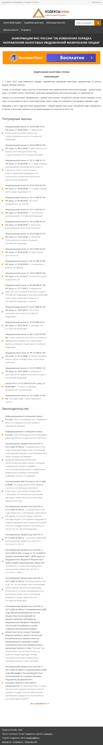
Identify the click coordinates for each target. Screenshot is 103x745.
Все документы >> (40, 703)
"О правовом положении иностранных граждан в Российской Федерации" (25, 238)
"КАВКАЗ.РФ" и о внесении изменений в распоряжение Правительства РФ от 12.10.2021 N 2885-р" (25, 561)
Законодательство (55, 22)
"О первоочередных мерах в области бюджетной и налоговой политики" (26, 358)
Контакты (96, 2)
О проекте (26, 30)
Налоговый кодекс (12, 22)
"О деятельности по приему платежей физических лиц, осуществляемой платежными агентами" (26, 150)
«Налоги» (48, 734)
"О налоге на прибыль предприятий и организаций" (25, 386)
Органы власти (10, 30)
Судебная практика (34, 22)
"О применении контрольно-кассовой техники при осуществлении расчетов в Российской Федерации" (25, 133)
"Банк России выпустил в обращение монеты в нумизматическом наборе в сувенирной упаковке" (26, 421)
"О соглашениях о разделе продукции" (25, 264)
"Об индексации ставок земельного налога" (25, 398)
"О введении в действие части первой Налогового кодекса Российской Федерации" (25, 373)
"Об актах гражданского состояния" (25, 200)
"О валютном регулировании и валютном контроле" (25, 224)
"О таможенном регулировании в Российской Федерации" (25, 212)
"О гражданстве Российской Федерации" (25, 325)
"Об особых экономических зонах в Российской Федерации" (25, 312)
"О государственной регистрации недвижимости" (26, 188)
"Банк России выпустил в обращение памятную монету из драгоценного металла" (26, 434)
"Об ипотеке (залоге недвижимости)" (26, 276)
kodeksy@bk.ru (32, 738)
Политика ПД (31, 742)
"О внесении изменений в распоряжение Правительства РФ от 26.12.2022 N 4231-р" (25, 539)
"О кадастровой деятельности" (25, 252)
